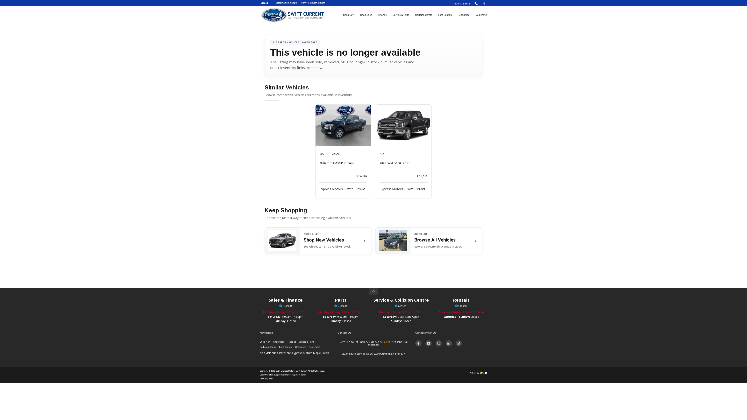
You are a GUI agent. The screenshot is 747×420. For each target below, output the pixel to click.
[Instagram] (439, 343)
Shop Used (366, 14)
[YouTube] (428, 343)
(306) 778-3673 (462, 3)
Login (270, 379)
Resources (464, 14)
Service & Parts (401, 14)
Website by (474, 373)
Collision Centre (423, 14)
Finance (382, 14)
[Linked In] (449, 343)
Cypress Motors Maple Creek (310, 353)
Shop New (348, 14)
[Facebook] (418, 343)
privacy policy (300, 375)
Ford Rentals (445, 14)
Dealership (481, 14)
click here (387, 341)
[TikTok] (459, 343)
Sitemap (263, 379)
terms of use (288, 375)
